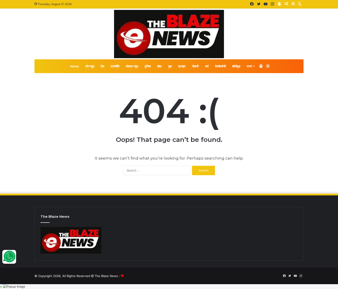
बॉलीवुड (236, 66)
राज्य (249, 66)
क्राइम (182, 66)
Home (74, 66)
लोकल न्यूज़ (132, 66)
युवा (170, 66)
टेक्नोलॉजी (220, 66)
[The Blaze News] (169, 34)
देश (102, 66)
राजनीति (115, 66)
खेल (159, 66)
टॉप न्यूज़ (89, 66)
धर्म (207, 66)
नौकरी (195, 66)
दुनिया (148, 66)
